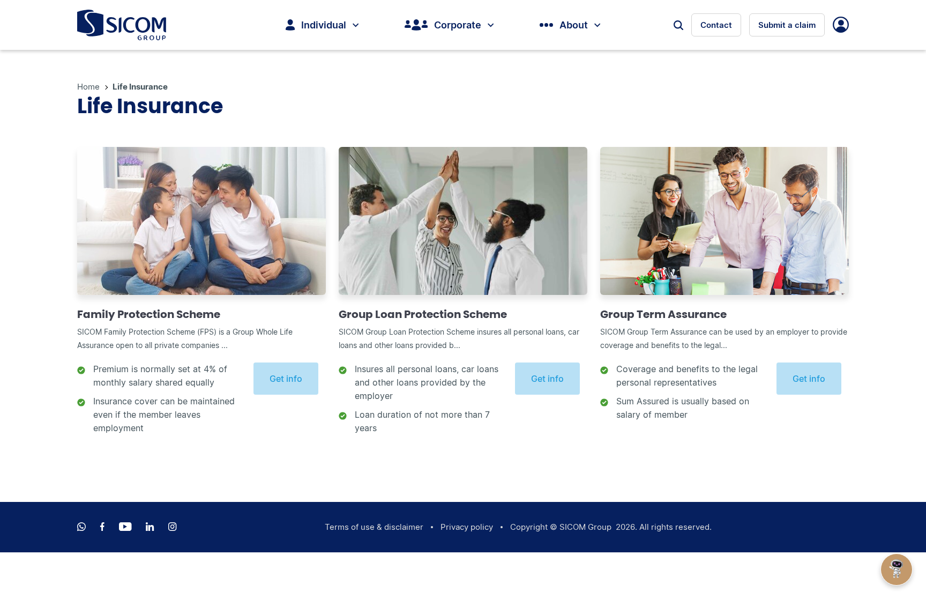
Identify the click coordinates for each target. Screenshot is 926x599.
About (573, 25)
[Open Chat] (896, 569)
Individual (323, 25)
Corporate (457, 25)
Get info (286, 378)
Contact (716, 25)
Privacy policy (466, 527)
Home (89, 87)
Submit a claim (787, 25)
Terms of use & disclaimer (374, 527)
